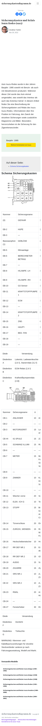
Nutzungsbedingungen (9, 720)
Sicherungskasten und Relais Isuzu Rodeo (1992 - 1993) (20, 685)
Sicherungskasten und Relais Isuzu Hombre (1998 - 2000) (21, 691)
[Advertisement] (21, 58)
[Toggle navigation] (37, 3)
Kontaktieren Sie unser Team (11, 722)
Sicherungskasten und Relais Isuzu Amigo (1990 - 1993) (20, 670)
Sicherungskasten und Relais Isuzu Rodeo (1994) (20, 679)
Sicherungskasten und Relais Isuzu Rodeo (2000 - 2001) (20, 697)
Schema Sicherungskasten (19, 166)
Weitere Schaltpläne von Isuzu (21, 145)
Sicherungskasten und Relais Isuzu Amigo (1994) (20, 675)
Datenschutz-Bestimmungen (27, 720)
